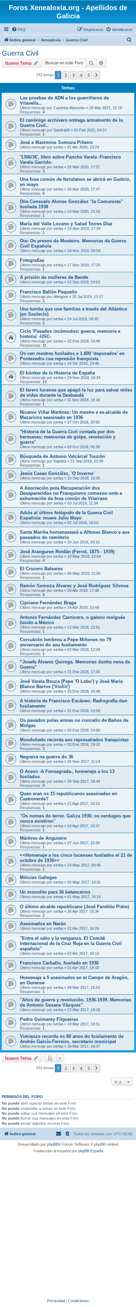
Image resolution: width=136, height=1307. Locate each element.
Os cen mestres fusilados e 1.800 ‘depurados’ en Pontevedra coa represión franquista (72, 356)
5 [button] (89, 75)
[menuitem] (18, 29)
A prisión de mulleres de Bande (54, 277)
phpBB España (90, 1151)
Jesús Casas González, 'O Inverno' (57, 473)
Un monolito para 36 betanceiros (55, 892)
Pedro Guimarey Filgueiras (49, 1019)
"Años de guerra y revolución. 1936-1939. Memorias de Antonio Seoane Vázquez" (75, 1002)
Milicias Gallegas (38, 877)
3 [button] (73, 75)
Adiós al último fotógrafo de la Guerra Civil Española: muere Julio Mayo (66, 515)
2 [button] (66, 75)
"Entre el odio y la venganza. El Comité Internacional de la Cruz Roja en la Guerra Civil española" (71, 943)
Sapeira (59, 461)
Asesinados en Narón (43, 923)
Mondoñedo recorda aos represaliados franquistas (74, 739)
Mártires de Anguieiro (43, 838)
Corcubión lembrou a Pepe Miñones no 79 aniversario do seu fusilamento (65, 642)
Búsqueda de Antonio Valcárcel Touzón (62, 456)
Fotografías (32, 260)
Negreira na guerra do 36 (46, 756)
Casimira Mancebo (69, 108)
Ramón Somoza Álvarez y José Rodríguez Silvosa (74, 585)
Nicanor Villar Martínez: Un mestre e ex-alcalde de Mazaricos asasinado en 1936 (74, 415)
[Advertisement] (68, 1225)
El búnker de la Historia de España (57, 373)
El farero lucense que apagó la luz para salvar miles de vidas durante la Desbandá (76, 392)
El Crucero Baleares (41, 568)
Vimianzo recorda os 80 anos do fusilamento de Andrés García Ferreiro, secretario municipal (71, 1039)
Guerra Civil (20, 53)
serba (58, 147)
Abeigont (60, 297)
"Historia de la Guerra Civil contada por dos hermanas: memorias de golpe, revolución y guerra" (67, 437)
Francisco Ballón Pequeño (48, 292)
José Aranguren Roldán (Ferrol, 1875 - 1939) (67, 551)
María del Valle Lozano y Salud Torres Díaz (66, 223)
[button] (96, 75)
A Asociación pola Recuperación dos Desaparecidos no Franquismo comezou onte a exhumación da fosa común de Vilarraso (71, 493)
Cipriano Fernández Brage (48, 602)
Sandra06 (61, 130)
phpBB (52, 1144)
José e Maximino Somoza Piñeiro (56, 142)
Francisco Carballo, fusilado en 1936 (59, 963)
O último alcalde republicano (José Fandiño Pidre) (74, 906)
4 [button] (81, 75)
